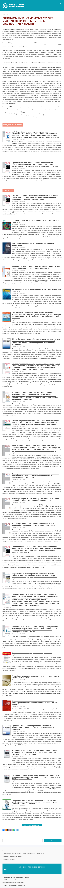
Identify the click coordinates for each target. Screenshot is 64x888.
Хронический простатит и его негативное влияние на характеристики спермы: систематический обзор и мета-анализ (35, 702)
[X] (8, 830)
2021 (4, 870)
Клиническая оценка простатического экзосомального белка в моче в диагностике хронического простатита (37, 267)
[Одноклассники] (6, 830)
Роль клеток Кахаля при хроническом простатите (32, 653)
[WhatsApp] (13, 830)
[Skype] (15, 830)
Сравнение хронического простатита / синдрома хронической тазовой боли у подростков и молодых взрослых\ (33, 727)
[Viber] (11, 830)
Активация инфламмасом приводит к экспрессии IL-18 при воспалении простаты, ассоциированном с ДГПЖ (35, 499)
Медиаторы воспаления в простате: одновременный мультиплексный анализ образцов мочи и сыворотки (33, 524)
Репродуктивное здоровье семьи (15, 5)
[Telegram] (17, 830)
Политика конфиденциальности (12, 856)
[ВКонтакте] (3, 830)
